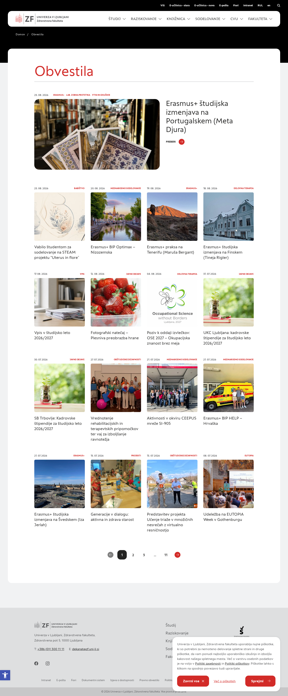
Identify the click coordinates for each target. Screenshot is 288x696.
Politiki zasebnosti (208, 663)
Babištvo (79, 188)
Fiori (236, 5)
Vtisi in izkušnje (101, 95)
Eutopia (249, 455)
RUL (260, 5)
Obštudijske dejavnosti (127, 359)
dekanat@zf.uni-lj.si (85, 649)
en (268, 5)
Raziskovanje (177, 633)
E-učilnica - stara (179, 5)
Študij (171, 625)
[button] (117, 19)
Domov (20, 34)
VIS (162, 5)
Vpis (82, 274)
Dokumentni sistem (93, 680)
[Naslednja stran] (177, 555)
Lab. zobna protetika (78, 95)
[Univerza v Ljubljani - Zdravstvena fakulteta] (42, 19)
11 (166, 555)
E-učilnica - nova (204, 5)
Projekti (136, 455)
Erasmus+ (58, 95)
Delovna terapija (244, 188)
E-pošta (223, 5)
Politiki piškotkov (237, 663)
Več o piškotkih (225, 681)
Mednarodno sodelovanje (125, 188)
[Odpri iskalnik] (278, 5)
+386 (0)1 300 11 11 (50, 649)
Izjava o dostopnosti (122, 680)
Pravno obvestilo (149, 680)
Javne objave (133, 274)
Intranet (248, 5)
